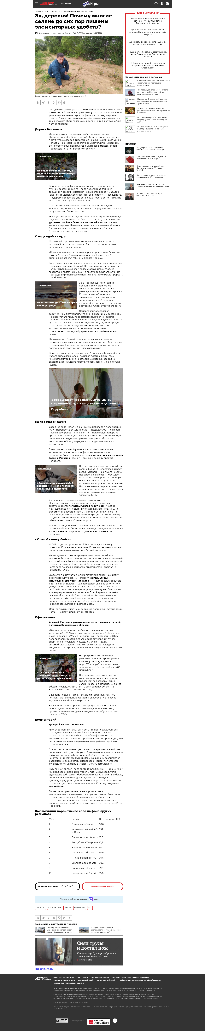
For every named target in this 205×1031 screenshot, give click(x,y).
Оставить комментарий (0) (102, 886)
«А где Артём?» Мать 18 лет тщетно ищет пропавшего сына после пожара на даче (152, 129)
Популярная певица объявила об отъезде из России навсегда (150, 149)
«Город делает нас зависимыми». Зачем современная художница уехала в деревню (84, 401)
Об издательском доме (64, 978)
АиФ (84, 96)
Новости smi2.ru (44, 969)
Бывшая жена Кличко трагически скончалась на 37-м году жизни (151, 176)
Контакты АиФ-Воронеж (64, 980)
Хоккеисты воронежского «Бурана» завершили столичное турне (147, 43)
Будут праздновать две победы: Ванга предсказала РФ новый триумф (150, 168)
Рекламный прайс (86, 980)
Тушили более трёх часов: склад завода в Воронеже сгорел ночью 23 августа (148, 32)
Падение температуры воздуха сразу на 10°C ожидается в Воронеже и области (148, 54)
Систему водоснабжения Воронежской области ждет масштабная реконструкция (59, 930)
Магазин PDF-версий (100, 978)
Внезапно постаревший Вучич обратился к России (150, 195)
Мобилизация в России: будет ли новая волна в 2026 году (151, 158)
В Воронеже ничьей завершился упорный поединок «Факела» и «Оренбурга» (148, 65)
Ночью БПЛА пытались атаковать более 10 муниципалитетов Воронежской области (148, 20)
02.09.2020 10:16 (41, 11)
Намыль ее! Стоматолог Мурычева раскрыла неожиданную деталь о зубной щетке (152, 101)
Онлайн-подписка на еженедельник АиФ (131, 978)
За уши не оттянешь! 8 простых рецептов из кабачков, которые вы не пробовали (153, 110)
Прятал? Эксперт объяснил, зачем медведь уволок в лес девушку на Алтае (152, 119)
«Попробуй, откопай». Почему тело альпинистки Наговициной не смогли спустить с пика (152, 92)
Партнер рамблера (77, 1021)
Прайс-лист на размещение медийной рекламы (140, 980)
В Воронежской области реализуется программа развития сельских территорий (105, 930)
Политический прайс (106, 980)
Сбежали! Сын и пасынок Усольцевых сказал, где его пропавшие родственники (153, 83)
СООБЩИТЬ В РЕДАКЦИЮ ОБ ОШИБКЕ (69, 983)
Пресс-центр (83, 978)
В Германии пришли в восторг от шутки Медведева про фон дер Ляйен (153, 185)
